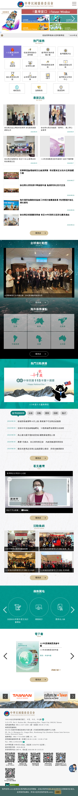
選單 (74, 4)
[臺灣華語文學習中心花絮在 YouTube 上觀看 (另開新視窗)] (39, 492)
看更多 (38, 233)
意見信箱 (28, 742)
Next (71, 19)
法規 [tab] (31, 413)
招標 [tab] (56, 413)
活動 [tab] (39, 413)
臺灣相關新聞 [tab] (18, 413)
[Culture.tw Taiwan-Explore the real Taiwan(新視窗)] (22, 696)
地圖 (45, 719)
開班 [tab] (47, 413)
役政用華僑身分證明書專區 (41, 35)
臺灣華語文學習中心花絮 (16, 473)
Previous (6, 19)
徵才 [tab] (64, 413)
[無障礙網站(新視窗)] (14, 785)
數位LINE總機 (73, 768)
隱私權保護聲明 (54, 789)
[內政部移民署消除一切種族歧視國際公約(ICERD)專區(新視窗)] (56, 696)
